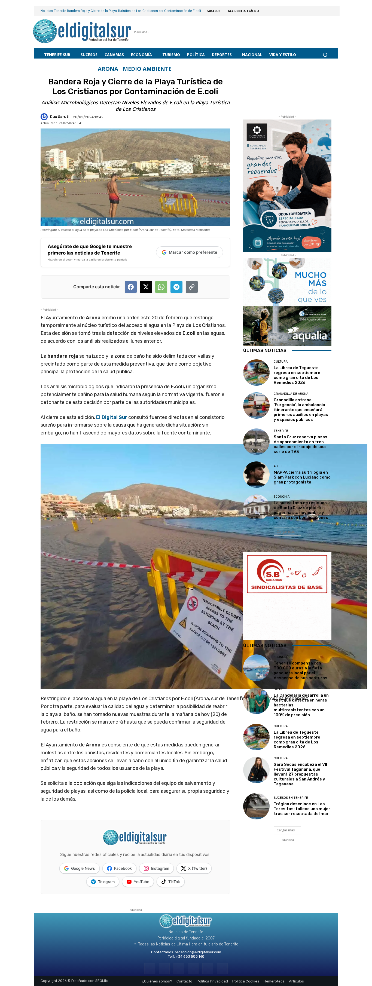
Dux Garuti (59, 116)
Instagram (160, 868)
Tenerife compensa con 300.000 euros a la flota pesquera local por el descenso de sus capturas (300, 670)
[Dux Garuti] (45, 116)
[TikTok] (193, 968)
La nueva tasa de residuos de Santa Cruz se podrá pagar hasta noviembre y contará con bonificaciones (301, 510)
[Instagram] (164, 968)
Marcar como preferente (193, 252)
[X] (207, 968)
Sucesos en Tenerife (291, 797)
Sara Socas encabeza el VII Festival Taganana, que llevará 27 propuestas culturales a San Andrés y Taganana (300, 774)
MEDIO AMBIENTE (147, 68)
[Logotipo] (82, 32)
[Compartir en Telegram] (176, 287)
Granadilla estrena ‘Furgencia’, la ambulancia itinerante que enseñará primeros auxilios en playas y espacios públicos (301, 409)
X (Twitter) (197, 868)
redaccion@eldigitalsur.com (198, 952)
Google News (83, 868)
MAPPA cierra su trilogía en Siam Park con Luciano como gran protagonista (302, 477)
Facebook (123, 868)
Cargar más (286, 531)
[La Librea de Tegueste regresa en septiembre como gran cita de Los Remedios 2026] (256, 372)
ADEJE (278, 466)
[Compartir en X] (146, 287)
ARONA (108, 68)
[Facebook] (149, 968)
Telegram (106, 881)
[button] (325, 54)
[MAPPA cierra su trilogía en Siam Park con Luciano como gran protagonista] (256, 474)
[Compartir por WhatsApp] (161, 287)
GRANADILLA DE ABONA (291, 393)
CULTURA (281, 361)
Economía (281, 496)
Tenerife (281, 430)
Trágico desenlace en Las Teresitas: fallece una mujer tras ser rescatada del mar (302, 808)
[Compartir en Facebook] (131, 287)
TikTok (174, 881)
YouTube (141, 881)
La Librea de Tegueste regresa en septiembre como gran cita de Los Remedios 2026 (297, 375)
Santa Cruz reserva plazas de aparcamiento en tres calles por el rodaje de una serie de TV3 (300, 444)
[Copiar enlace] (192, 287)
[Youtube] (222, 968)
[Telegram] (178, 968)
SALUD (278, 689)
